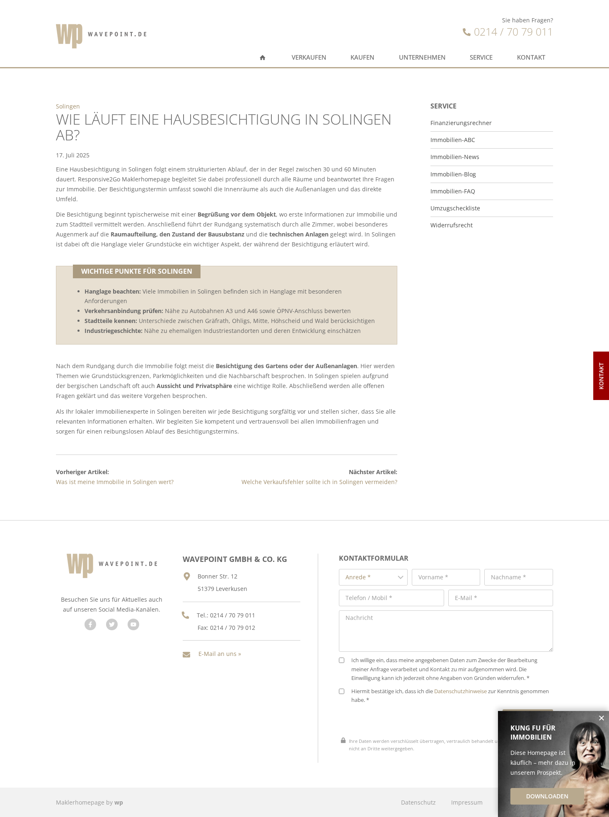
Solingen (68, 106)
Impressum (467, 802)
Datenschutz (418, 802)
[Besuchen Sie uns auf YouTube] (133, 624)
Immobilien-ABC (452, 140)
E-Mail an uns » (219, 654)
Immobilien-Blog (453, 174)
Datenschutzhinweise (460, 691)
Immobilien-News (454, 157)
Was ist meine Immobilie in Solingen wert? (115, 482)
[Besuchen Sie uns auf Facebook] (90, 624)
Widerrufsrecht (451, 225)
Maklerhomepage (80, 802)
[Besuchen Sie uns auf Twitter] (112, 624)
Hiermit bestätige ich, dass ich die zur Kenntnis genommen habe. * (450, 696)
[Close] (601, 718)
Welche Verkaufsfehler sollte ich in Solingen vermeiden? (319, 482)
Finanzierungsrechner (461, 123)
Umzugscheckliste (455, 208)
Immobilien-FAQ (452, 191)
